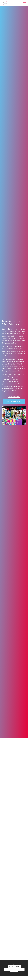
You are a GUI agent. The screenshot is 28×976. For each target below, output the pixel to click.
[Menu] (24, 3)
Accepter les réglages (14, 966)
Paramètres (14, 973)
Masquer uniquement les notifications (14, 969)
